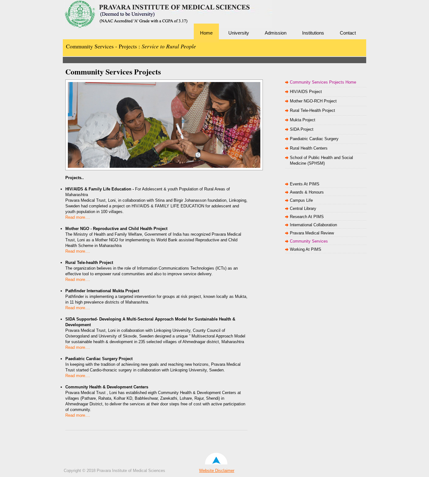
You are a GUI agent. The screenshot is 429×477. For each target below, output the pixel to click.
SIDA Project (301, 129)
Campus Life (301, 200)
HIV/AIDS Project (306, 91)
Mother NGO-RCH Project (313, 101)
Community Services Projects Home (323, 82)
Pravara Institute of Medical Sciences (107, 23)
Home (206, 33)
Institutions (313, 33)
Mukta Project (302, 120)
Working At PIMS (305, 249)
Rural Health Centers (309, 148)
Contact (348, 33)
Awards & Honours (307, 192)
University (238, 33)
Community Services (309, 241)
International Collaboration (313, 224)
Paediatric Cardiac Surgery (314, 138)
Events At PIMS (304, 184)
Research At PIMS (307, 216)
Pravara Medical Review (312, 233)
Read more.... (77, 217)
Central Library (303, 208)
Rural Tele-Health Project (312, 110)
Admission (275, 33)
